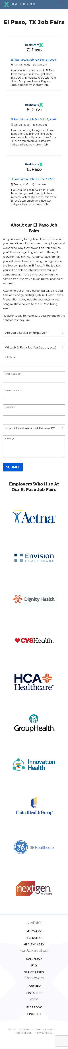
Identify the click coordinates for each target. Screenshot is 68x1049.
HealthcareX (34, 944)
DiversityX (34, 938)
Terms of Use (23, 1033)
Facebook (34, 1007)
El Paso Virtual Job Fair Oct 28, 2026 (33, 119)
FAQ (34, 965)
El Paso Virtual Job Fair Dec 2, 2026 (33, 179)
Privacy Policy (43, 1033)
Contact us (34, 993)
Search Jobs (34, 972)
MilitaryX (33, 931)
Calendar (34, 959)
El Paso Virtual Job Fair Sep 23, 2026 (33, 59)
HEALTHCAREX (23, 4)
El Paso (34, 49)
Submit (12, 467)
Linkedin (34, 1014)
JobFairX (34, 986)
